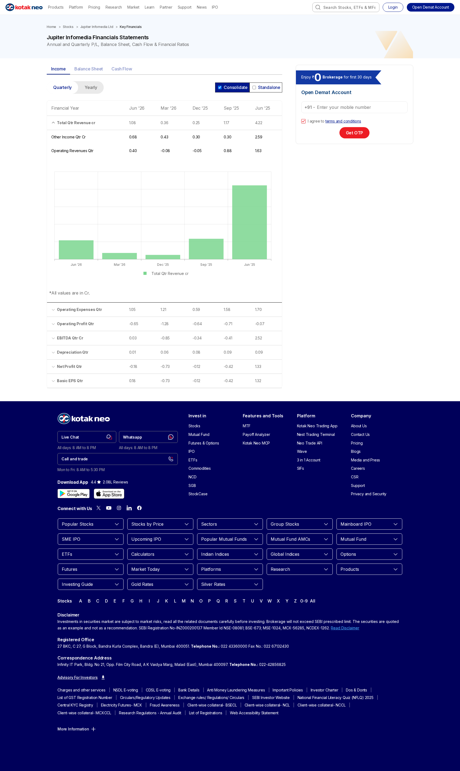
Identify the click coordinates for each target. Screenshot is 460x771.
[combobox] (345, 7)
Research (114, 7)
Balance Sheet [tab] (88, 68)
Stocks (68, 27)
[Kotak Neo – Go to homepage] (24, 7)
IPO (215, 7)
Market (133, 7)
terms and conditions (343, 121)
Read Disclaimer (345, 628)
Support (185, 7)
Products (55, 7)
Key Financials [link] (131, 27)
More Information (73, 729)
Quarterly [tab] (62, 87)
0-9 (303, 601)
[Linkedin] (129, 508)
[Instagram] (119, 508)
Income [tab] (58, 68)
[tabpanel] (164, 238)
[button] (431, 7)
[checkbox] (303, 121)
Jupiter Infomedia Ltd (96, 27)
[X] (98, 508)
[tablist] (164, 69)
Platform (76, 7)
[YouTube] (108, 508)
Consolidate (236, 87)
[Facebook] (139, 508)
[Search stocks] (318, 7)
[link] (86, 437)
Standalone (269, 87)
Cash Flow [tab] (121, 68)
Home (51, 27)
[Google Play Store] (73, 494)
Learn (149, 7)
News (202, 7)
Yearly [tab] (91, 87)
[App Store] (109, 494)
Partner (166, 7)
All (312, 601)
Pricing (94, 7)
